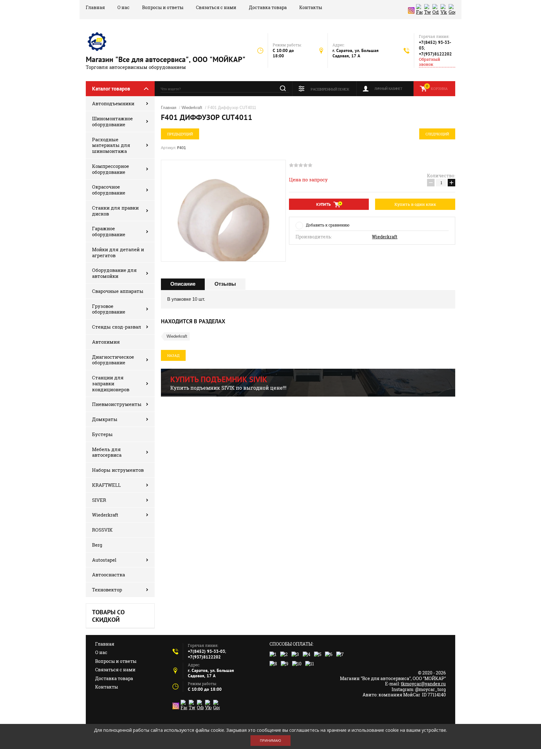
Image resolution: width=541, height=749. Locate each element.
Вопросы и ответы (162, 7)
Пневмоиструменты (117, 404)
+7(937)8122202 (435, 54)
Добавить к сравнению (327, 224)
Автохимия (106, 342)
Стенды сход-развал (116, 327)
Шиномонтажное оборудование (112, 121)
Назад (173, 355)
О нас (123, 7)
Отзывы (225, 284)
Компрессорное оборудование (110, 169)
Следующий (437, 134)
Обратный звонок (429, 62)
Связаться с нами (216, 7)
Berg (97, 545)
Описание (182, 284)
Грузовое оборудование (108, 309)
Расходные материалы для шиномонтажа (111, 145)
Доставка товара (268, 7)
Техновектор (107, 589)
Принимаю (270, 740)
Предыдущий (180, 134)
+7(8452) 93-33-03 (206, 651)
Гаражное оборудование (108, 231)
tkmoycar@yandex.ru (423, 684)
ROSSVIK (102, 530)
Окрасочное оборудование (108, 190)
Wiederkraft (105, 515)
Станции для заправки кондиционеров (110, 383)
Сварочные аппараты (117, 291)
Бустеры (102, 434)
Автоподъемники (113, 103)
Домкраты (104, 419)
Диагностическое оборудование (113, 360)
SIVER (99, 500)
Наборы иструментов (118, 470)
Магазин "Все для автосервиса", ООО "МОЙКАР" (165, 59)
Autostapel (104, 560)
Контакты (310, 7)
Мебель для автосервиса (106, 452)
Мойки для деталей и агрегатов (118, 252)
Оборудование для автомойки (114, 273)
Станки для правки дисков (115, 211)
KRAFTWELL (106, 485)
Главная (95, 7)
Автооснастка (108, 574)
